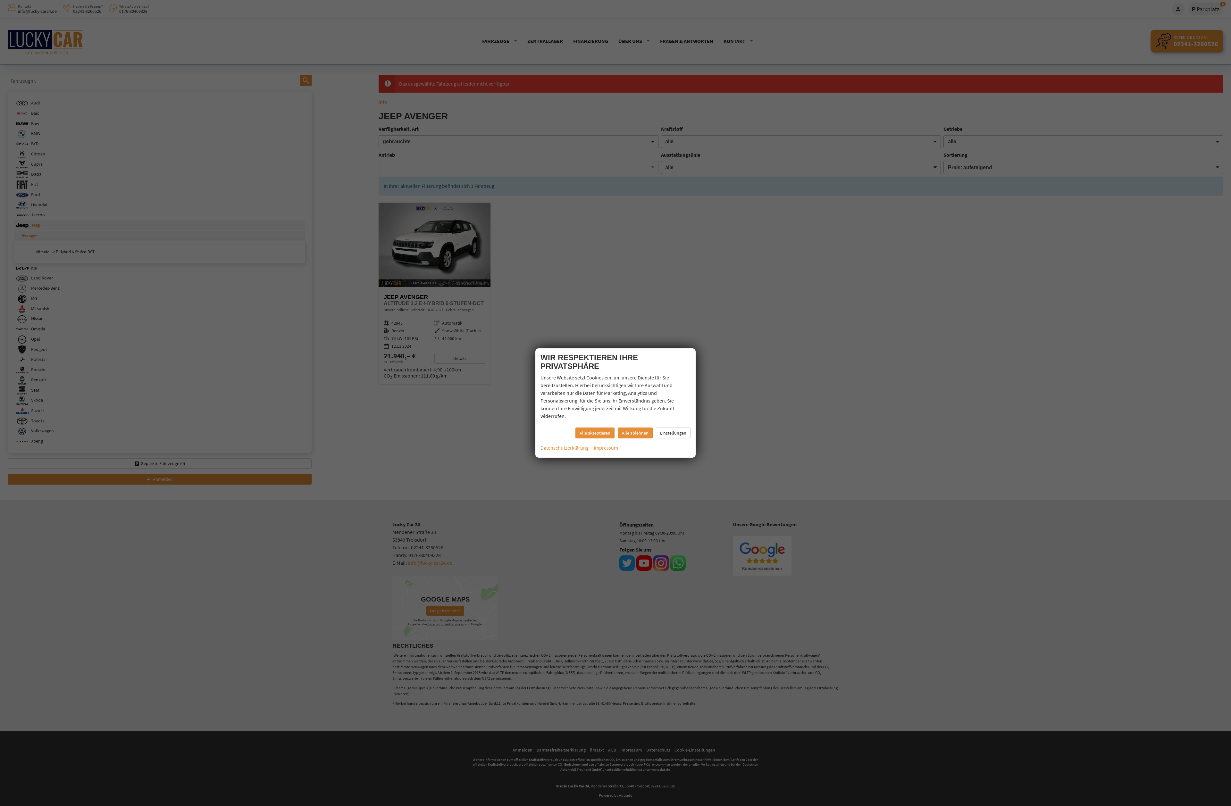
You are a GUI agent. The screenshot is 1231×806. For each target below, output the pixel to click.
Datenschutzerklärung (564, 448)
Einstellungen (673, 433)
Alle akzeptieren (595, 433)
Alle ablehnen (635, 433)
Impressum (606, 448)
